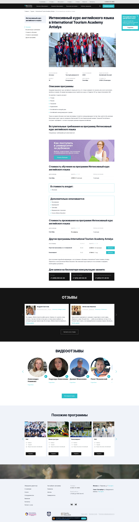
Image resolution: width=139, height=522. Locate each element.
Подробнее (130, 27)
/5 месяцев (76, 178)
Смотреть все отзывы (69, 332)
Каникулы (50, 489)
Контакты (91, 1)
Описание (28, 27)
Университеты (51, 495)
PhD (27, 439)
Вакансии (27, 498)
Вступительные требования (33, 29)
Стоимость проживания (32, 35)
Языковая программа (71, 6)
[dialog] (69, 518)
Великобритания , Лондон (44, 309)
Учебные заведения (86, 6)
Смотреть (110, 247)
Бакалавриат (75, 439)
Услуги (26, 492)
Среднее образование (57, 6)
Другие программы (31, 37)
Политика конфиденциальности (106, 514)
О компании (42, 1)
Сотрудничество (29, 495)
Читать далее (30, 323)
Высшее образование (42, 6)
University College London (59, 309)
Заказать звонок (108, 6)
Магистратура (53, 439)
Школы (49, 492)
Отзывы (51, 1)
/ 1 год (93, 252)
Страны (69, 1)
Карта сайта (84, 514)
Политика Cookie (93, 514)
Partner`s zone (29, 505)
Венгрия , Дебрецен (89, 309)
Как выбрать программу (54, 485)
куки (57, 519)
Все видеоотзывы (69, 396)
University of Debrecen (101, 309)
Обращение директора (31, 485)
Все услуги (60, 1)
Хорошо (84, 518)
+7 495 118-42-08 (109, 1)
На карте (110, 485)
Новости (84, 1)
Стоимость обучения (31, 32)
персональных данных (64, 519)
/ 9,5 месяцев (95, 248)
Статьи (77, 1)
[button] (116, 314)
